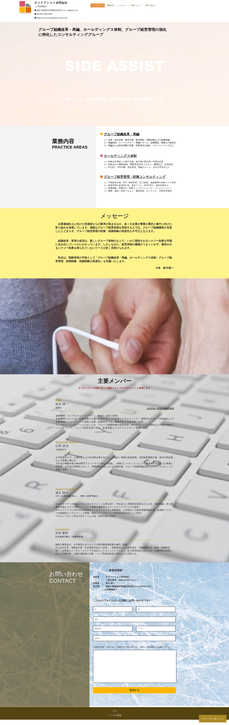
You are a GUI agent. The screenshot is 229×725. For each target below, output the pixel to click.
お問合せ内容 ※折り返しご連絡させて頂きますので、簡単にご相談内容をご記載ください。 (132, 647)
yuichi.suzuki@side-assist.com (53, 18)
